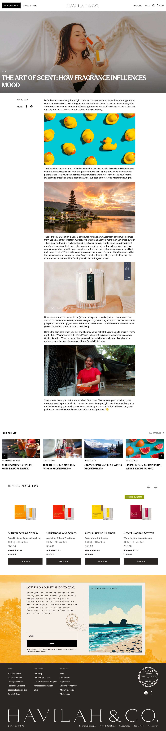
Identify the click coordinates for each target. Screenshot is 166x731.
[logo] (83, 5)
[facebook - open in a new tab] (151, 693)
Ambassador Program (43, 686)
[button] (160, 5)
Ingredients (65, 681)
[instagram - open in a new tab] (146, 693)
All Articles (155, 433)
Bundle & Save (14, 694)
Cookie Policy (139, 726)
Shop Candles (10, 5)
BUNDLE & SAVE (30, 5)
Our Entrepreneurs (42, 677)
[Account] (153, 5)
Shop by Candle (14, 673)
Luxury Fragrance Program (45, 681)
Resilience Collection (16, 686)
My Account (65, 694)
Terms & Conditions (107, 726)
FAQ (62, 673)
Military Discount (67, 690)
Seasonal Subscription (17, 690)
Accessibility (153, 726)
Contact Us (65, 677)
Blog (147, 5)
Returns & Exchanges (87, 726)
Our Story (138, 5)
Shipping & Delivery (68, 686)
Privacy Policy (124, 726)
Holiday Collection (15, 681)
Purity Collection (15, 677)
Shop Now (25, 561)
